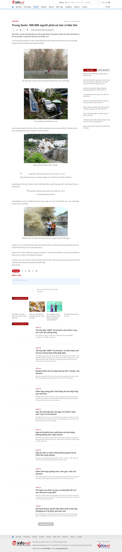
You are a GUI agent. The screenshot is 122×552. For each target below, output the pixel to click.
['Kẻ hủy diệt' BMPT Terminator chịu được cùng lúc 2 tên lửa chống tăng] (23, 334)
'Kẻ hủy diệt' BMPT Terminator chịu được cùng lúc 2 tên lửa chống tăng (56, 331)
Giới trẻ (51, 7)
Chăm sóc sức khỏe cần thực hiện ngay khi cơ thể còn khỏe (37, 316)
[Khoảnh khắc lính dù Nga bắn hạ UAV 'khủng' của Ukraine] (23, 375)
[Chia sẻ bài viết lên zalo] (16, 30)
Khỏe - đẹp (59, 7)
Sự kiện (84, 7)
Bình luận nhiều (103, 70)
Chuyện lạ (69, 7)
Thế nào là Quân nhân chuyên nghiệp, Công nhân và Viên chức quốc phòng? (96, 120)
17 (105, 90)
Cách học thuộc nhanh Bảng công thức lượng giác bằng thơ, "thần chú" (95, 89)
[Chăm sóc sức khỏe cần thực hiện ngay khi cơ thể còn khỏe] (37, 306)
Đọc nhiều (90, 70)
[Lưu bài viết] (27, 30)
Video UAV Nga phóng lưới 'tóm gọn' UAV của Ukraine (56, 472)
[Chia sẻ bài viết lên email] (20, 30)
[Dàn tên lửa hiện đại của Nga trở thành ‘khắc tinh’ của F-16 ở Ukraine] (23, 416)
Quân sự (77, 7)
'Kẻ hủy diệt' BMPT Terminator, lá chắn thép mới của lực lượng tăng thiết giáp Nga (57, 351)
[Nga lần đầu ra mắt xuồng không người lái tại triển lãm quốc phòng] (23, 457)
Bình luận (15, 271)
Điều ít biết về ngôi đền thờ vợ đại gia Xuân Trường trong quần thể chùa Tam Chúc (96, 108)
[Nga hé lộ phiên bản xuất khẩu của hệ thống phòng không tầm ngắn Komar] (23, 436)
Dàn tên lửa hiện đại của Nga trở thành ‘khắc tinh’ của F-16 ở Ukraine (56, 413)
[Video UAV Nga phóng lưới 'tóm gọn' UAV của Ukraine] (23, 475)
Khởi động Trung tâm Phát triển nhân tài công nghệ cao (19, 316)
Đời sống (18, 7)
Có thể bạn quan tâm (20, 298)
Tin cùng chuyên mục (20, 324)
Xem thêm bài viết (46, 524)
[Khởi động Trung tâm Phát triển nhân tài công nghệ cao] (20, 306)
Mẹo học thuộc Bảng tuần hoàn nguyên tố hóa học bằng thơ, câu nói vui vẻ (96, 101)
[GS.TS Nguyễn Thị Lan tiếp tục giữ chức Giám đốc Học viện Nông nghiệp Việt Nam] (54, 306)
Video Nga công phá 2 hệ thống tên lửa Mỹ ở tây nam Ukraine (57, 392)
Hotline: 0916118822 (78, 2)
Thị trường (27, 7)
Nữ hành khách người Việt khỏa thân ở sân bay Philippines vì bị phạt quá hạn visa (56, 510)
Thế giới (35, 7)
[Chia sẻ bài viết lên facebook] (13, 30)
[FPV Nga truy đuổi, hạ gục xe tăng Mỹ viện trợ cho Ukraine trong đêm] (23, 494)
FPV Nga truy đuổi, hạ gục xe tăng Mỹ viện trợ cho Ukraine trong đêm (56, 491)
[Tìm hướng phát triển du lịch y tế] (72, 306)
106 (88, 96)
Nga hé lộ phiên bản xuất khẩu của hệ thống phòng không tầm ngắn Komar (55, 433)
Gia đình (43, 7)
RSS (109, 7)
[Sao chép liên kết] (24, 30)
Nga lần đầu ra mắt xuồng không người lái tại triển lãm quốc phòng (56, 454)
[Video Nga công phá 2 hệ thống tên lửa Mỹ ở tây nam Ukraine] (23, 395)
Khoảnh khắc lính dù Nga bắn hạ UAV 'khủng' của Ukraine (57, 372)
